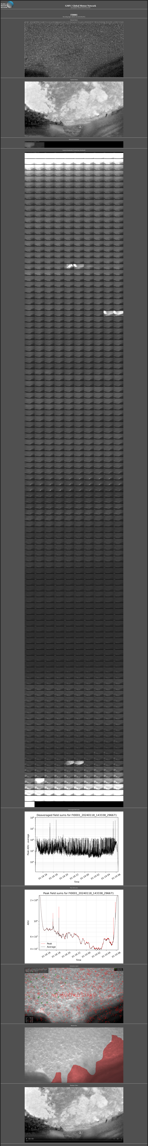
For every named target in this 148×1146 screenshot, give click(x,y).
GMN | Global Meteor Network (80, 5)
